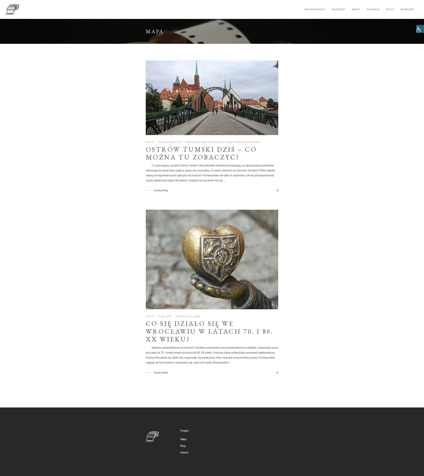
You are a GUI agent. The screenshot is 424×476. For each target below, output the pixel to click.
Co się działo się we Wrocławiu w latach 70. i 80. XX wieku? (209, 331)
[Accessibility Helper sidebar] (420, 29)
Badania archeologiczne (198, 142)
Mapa (229, 142)
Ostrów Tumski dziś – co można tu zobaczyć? (201, 153)
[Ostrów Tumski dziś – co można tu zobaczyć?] (212, 97)
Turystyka (254, 142)
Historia (215, 142)
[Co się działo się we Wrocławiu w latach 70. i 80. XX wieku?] (212, 259)
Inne (223, 142)
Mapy (183, 439)
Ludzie (189, 316)
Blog (183, 445)
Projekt (184, 430)
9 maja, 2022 (165, 316)
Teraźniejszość (241, 142)
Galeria (184, 452)
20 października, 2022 (170, 142)
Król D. (150, 142)
